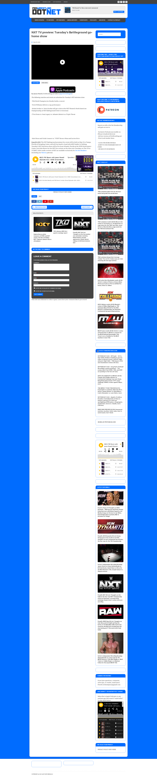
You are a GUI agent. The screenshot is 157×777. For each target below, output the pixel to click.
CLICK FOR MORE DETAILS (107, 143)
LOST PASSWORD (57, 1)
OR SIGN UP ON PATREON (106, 149)
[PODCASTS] (126, 2)
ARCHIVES (102, 20)
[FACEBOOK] (121, 2)
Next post (86, 207)
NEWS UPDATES (39, 20)
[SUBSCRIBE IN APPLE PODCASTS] (62, 91)
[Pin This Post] (45, 201)
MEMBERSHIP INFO (35, 1)
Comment (36, 262)
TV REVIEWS (50, 20)
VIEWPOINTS (83, 20)
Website (36, 283)
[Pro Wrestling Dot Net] (46, 11)
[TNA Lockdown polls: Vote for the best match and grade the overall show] (110, 188)
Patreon (44, 152)
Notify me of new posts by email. (45, 291)
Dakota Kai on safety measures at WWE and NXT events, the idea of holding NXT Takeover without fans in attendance (42, 237)
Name (35, 273)
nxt (40, 196)
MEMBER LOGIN (46, 1)
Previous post (40, 207)
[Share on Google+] (50, 201)
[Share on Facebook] (34, 201)
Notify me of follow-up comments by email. (48, 288)
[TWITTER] (118, 2)
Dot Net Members (81, 150)
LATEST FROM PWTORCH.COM (108, 350)
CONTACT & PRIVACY (114, 20)
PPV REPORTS (60, 20)
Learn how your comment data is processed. (72, 299)
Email (35, 278)
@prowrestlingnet (66, 94)
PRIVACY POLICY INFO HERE (62, 192)
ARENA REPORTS (72, 20)
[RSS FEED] (124, 2)
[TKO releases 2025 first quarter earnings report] (62, 228)
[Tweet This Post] (40, 201)
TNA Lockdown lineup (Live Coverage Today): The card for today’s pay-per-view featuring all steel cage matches (110, 258)
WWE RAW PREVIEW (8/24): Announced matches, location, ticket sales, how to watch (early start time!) (110, 411)
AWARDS (66, 1)
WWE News (45, 82)
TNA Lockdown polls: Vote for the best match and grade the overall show (109, 192)
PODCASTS (93, 20)
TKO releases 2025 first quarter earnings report (60, 232)
